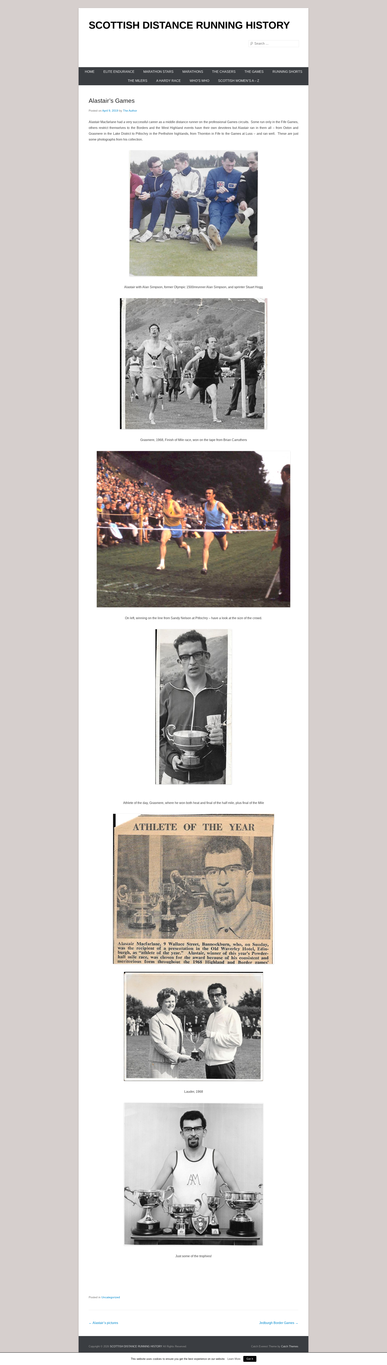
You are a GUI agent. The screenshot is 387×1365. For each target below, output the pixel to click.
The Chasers (224, 71)
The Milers (137, 80)
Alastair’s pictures (103, 1323)
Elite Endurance (118, 71)
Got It (250, 1358)
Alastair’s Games (112, 100)
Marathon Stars (158, 71)
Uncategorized (110, 1297)
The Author (130, 110)
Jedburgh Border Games (278, 1323)
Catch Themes (289, 1346)
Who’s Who (199, 80)
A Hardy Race (168, 80)
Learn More (233, 1358)
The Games (254, 71)
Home (90, 71)
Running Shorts (287, 71)
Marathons (192, 71)
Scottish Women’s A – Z (238, 80)
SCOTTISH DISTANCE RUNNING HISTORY (189, 25)
